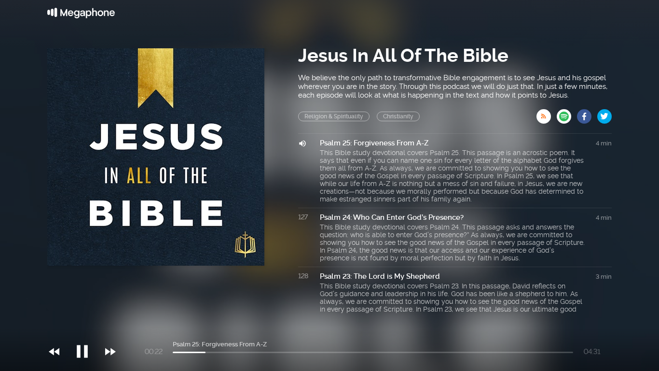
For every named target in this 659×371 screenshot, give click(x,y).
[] (87, 332)
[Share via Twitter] (604, 113)
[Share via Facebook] (587, 113)
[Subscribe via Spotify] (567, 113)
